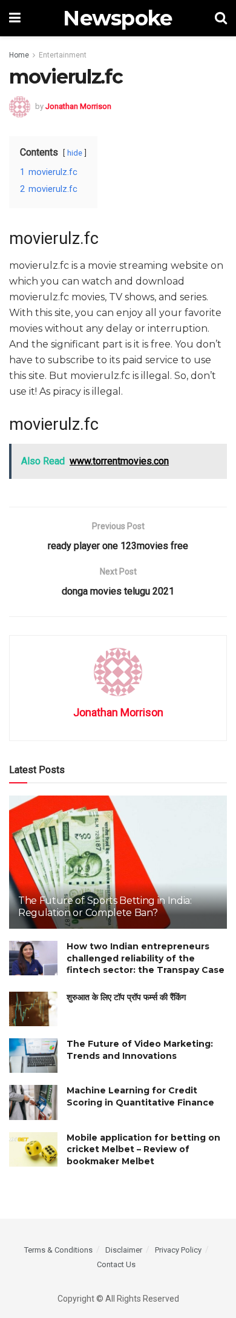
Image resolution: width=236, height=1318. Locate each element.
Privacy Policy (178, 1249)
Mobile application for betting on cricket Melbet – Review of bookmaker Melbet (143, 1149)
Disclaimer (123, 1249)
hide (74, 152)
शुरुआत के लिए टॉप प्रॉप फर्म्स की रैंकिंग (126, 997)
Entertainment (63, 55)
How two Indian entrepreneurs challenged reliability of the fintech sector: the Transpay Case (146, 958)
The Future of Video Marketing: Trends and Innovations (140, 1049)
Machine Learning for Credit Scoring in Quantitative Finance (140, 1096)
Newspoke (117, 18)
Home (19, 55)
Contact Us (116, 1264)
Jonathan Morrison (78, 106)
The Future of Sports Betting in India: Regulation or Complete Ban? (105, 907)
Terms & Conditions (58, 1249)
